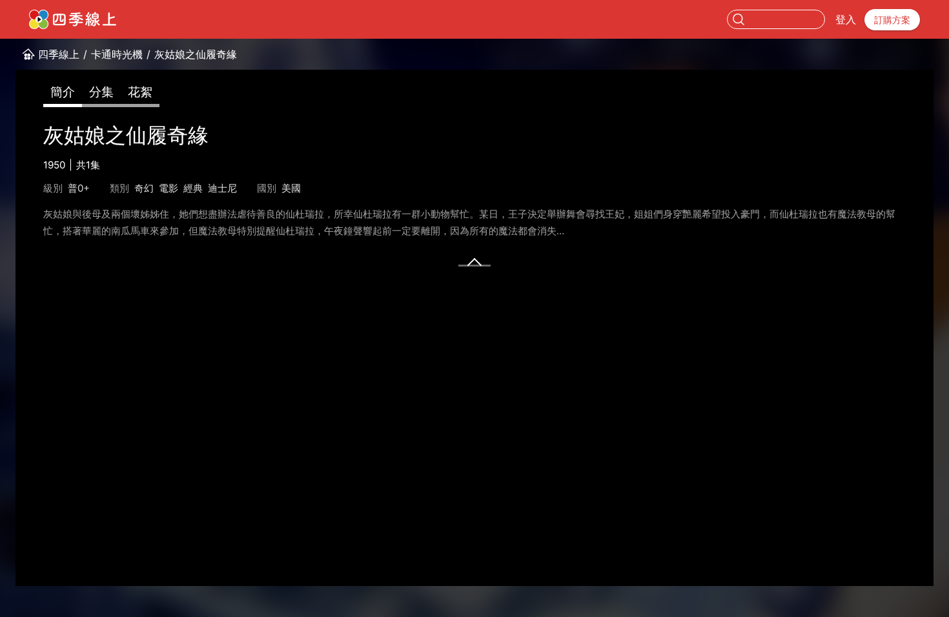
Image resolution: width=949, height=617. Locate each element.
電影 (168, 188)
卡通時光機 (117, 54)
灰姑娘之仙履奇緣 (195, 54)
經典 (193, 188)
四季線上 (58, 54)
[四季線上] (72, 19)
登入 (845, 19)
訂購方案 (892, 19)
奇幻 (144, 188)
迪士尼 (222, 188)
